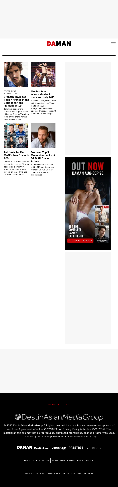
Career (71, 460)
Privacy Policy (85, 460)
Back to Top (59, 405)
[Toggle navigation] (113, 43)
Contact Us (42, 460)
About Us (29, 460)
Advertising (58, 460)
